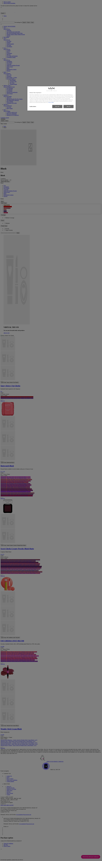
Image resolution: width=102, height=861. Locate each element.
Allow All (68, 106)
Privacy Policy (51, 102)
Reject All (57, 106)
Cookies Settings (32, 106)
